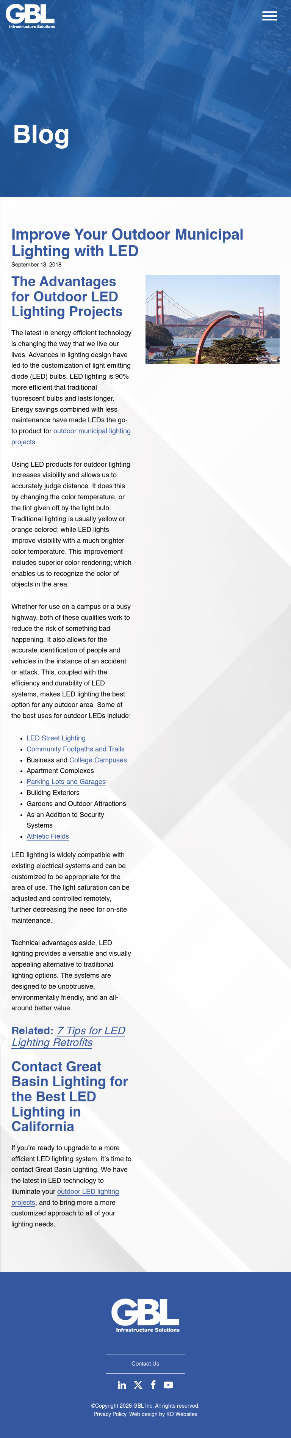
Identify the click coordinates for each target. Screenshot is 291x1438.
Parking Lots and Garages (66, 782)
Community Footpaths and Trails (76, 749)
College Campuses (98, 760)
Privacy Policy (110, 1414)
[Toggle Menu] (269, 15)
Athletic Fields (48, 836)
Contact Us (145, 1364)
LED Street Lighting (56, 738)
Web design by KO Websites (163, 1414)
